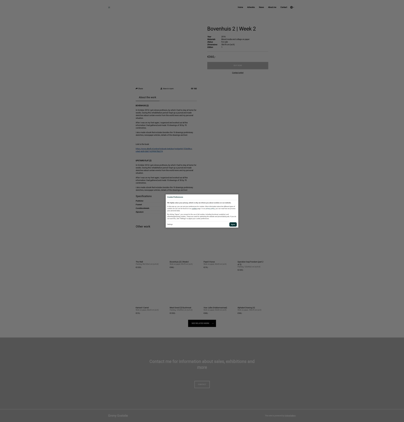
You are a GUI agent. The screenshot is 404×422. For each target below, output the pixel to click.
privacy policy (210, 208)
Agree (233, 224)
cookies (194, 208)
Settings (170, 224)
